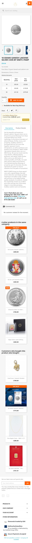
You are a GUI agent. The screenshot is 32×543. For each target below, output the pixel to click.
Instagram (7, 495)
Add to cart (16, 100)
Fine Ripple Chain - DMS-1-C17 (16, 438)
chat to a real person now (14, 197)
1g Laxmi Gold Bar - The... (16, 468)
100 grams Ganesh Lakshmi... (16, 249)
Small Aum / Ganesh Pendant (16, 378)
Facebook (3, 495)
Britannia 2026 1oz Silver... (16, 309)
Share (7, 110)
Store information (10, 517)
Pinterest (16, 110)
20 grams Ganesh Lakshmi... (16, 408)
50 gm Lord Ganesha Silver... (16, 279)
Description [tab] (9, 128)
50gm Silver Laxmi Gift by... (16, 339)
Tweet (11, 110)
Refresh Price (26, 119)
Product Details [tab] (21, 128)
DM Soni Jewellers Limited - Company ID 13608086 (16, 538)
